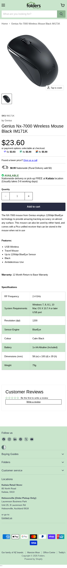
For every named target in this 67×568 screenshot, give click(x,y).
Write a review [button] (33, 402)
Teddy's (62, 552)
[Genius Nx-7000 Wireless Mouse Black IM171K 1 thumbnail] (7, 99)
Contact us (7, 518)
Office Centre (49, 552)
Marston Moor (33, 552)
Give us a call (30, 160)
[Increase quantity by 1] (29, 196)
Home (5, 23)
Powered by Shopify (33, 559)
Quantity (6, 189)
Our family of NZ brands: (13, 552)
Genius (8, 120)
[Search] (61, 14)
